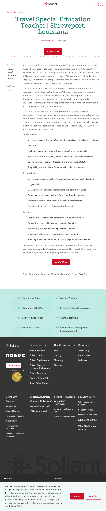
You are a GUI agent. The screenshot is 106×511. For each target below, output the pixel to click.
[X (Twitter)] (19, 355)
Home (8, 12)
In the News (11, 421)
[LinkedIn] (11, 355)
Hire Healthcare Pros (87, 428)
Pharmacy (58, 360)
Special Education (38, 373)
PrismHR (8, 478)
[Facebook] (7, 355)
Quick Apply (13, 365)
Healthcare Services (87, 414)
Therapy (58, 365)
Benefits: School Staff (40, 406)
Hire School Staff (87, 419)
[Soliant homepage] (12, 346)
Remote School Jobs (39, 378)
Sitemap (58, 478)
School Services (85, 410)
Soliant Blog (83, 350)
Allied (56, 350)
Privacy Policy (16, 506)
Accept (77, 496)
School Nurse (36, 355)
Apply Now (53, 51)
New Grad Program (15, 416)
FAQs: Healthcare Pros (64, 416)
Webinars (82, 360)
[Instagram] (15, 355)
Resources (84, 345)
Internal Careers (13, 411)
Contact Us (11, 406)
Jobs (14, 12)
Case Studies (84, 355)
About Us (10, 401)
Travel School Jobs (39, 383)
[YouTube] (23, 355)
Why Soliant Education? (41, 401)
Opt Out (93, 496)
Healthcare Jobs (63, 345)
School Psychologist (39, 360)
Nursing (57, 355)
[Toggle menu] (5, 4)
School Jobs (36, 345)
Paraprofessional (37, 350)
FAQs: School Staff (38, 411)
